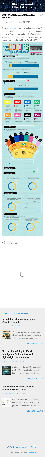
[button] (41, 16)
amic (16, 28)
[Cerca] (41, 5)
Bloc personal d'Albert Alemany (22, 5)
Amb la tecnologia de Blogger (24, 447)
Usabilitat (12, 243)
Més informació (35, 343)
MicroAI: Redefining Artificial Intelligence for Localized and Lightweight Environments (17, 354)
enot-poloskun (32, 452)
